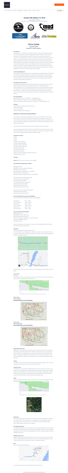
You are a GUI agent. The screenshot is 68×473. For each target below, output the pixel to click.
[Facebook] (57, 10)
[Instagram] (59, 10)
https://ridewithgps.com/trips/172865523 (23, 300)
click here (38, 197)
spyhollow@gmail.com (44, 101)
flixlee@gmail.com (36, 98)
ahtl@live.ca (39, 99)
